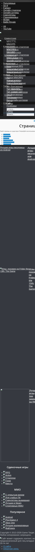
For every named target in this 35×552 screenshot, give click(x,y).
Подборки (12, 105)
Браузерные (9, 63)
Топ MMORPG (13, 88)
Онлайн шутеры (11, 12)
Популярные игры (8, 142)
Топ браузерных (15, 86)
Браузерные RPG (15, 66)
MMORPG (11, 49)
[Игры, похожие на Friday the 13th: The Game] (14, 328)
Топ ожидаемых (15, 97)
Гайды (10, 111)
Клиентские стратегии (18, 46)
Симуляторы (9, 15)
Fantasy (7, 8)
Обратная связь (11, 549)
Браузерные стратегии (18, 69)
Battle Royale (9, 22)
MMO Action (13, 57)
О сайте (7, 546)
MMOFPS (11, 44)
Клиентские (10, 38)
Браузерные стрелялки (18, 63)
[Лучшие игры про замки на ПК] (15, 425)
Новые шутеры (14, 80)
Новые (6, 74)
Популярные (9, 3)
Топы (6, 86)
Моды (9, 108)
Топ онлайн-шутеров (17, 100)
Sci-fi (5, 5)
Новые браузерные (16, 75)
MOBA (6, 20)
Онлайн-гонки (14, 60)
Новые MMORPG (15, 77)
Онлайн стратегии (12, 10)
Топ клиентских (14, 91)
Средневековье (10, 17)
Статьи (6, 103)
